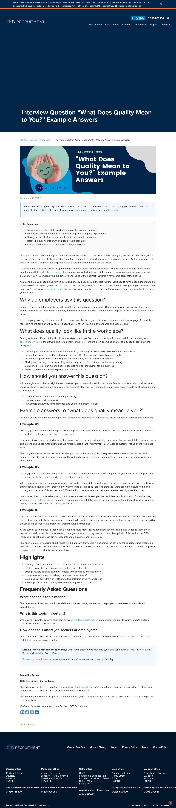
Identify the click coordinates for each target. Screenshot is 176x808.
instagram (165, 805)
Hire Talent (94, 24)
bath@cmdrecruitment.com (126, 787)
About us (139, 24)
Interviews (44, 140)
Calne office (85, 769)
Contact (164, 24)
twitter (145, 805)
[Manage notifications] (170, 803)
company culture (59, 272)
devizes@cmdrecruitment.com (22, 787)
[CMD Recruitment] (25, 22)
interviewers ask (54, 289)
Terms (145, 747)
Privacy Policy (129, 747)
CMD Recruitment (84, 687)
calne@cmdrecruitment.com (94, 790)
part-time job (43, 500)
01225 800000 (120, 791)
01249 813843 (87, 794)
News (114, 747)
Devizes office (13, 769)
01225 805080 (156, 18)
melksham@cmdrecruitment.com (59, 787)
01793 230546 (151, 791)
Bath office (118, 769)
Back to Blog (27, 724)
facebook (136, 805)
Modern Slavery (98, 747)
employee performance (86, 620)
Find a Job (110, 24)
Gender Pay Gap (76, 747)
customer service (29, 341)
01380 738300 (14, 791)
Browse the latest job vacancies (39, 659)
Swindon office (152, 769)
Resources (126, 24)
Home (23, 140)
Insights (153, 24)
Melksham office (50, 769)
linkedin (154, 805)
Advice (33, 140)
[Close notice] (161, 4)
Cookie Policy (160, 747)
